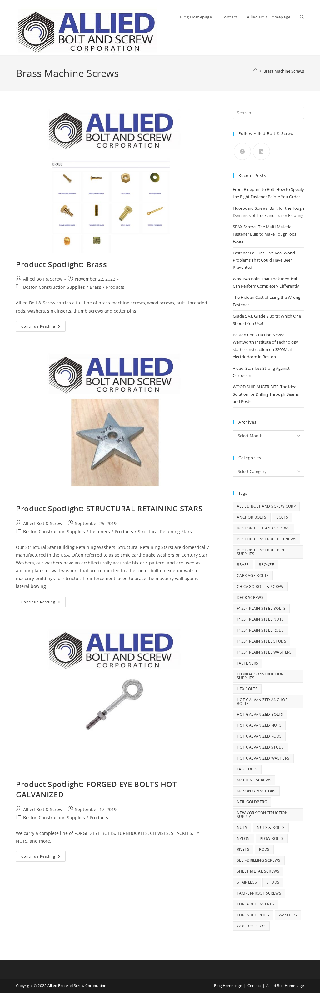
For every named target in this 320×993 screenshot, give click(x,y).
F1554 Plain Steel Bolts (261, 608)
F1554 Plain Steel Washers (264, 652)
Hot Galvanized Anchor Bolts (262, 701)
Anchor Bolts (252, 517)
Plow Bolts (272, 838)
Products (115, 287)
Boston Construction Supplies (54, 287)
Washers (288, 915)
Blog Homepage (228, 985)
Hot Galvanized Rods (259, 736)
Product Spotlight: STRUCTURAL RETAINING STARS (109, 508)
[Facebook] (242, 151)
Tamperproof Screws (259, 893)
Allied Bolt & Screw (42, 279)
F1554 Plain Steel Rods (260, 630)
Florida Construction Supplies (260, 675)
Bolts (282, 517)
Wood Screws (251, 926)
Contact (254, 985)
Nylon (243, 838)
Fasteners (100, 531)
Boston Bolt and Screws (263, 528)
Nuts (242, 827)
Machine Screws (254, 780)
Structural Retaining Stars (165, 531)
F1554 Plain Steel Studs (261, 641)
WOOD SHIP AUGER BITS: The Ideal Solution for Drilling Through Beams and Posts (266, 394)
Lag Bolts (247, 769)
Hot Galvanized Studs (260, 747)
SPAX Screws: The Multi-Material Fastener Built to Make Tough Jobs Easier (264, 234)
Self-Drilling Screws (259, 860)
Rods (264, 849)
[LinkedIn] (261, 151)
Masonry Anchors (256, 791)
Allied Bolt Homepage (285, 985)
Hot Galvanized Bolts (260, 714)
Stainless (247, 882)
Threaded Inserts (255, 904)
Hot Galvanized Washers (263, 758)
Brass (95, 287)
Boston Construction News (267, 539)
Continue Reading (43, 327)
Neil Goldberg (252, 802)
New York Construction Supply (262, 814)
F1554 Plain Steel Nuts (260, 619)
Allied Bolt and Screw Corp (266, 506)
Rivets (243, 849)
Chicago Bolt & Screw (260, 586)
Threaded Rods (253, 915)
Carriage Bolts (253, 575)
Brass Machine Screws (283, 71)
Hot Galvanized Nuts (259, 725)
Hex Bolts (247, 688)
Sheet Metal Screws (258, 871)
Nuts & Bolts (271, 827)
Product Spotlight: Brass (61, 264)
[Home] (255, 71)
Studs (273, 882)
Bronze (266, 564)
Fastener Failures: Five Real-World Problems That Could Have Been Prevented (264, 260)
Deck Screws (250, 597)
